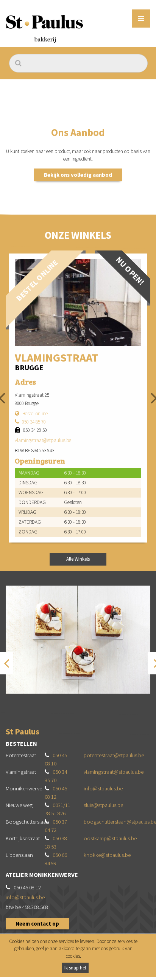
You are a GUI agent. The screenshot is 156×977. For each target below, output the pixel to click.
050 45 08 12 (27, 887)
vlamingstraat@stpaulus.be (43, 440)
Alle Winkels (78, 559)
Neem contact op (37, 923)
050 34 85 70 (34, 422)
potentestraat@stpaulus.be (114, 755)
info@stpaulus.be (103, 788)
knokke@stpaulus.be (107, 855)
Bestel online (35, 413)
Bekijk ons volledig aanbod (78, 175)
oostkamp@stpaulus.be (110, 838)
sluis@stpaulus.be (103, 805)
